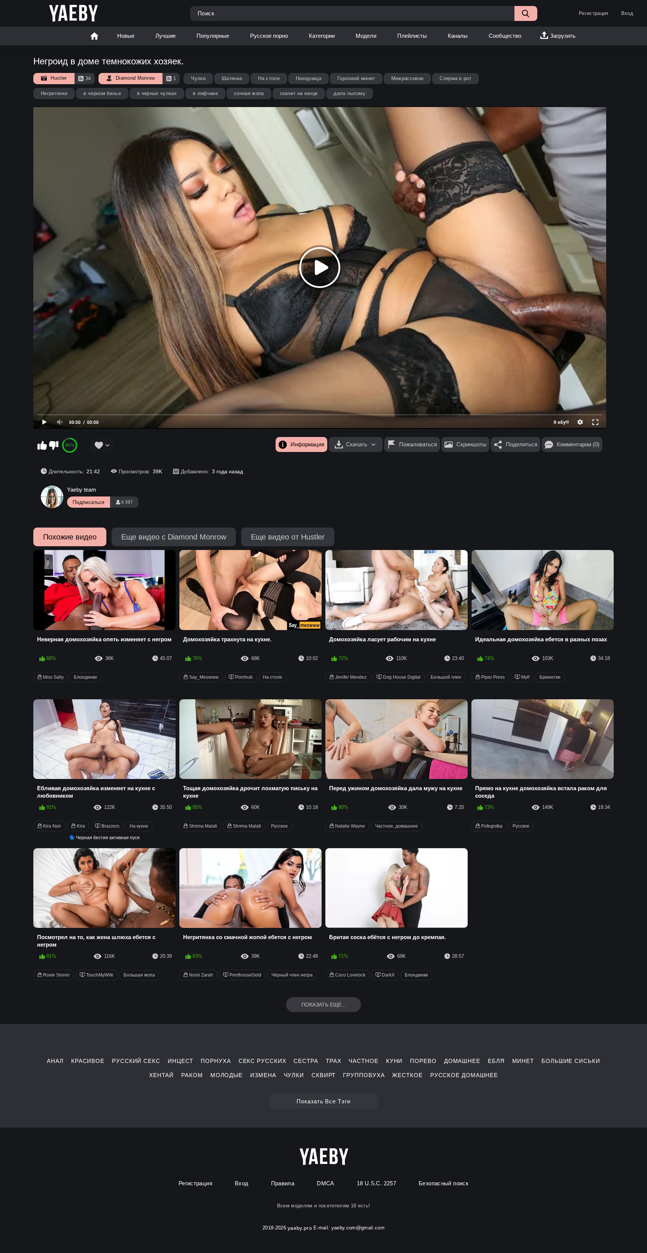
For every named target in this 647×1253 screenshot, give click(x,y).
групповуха (364, 1075)
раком (192, 1075)
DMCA (325, 1183)
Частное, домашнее (396, 826)
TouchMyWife (99, 975)
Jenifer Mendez (350, 677)
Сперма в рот (455, 78)
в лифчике (205, 93)
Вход (627, 13)
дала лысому (349, 93)
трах (333, 1061)
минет (523, 1061)
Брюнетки (550, 677)
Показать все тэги (323, 1101)
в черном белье (102, 93)
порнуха (216, 1061)
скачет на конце (299, 93)
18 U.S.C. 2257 (376, 1183)
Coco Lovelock (349, 975)
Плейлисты (412, 36)
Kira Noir (51, 826)
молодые (226, 1075)
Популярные (213, 36)
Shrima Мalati (246, 826)
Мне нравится (42, 445)
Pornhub (243, 677)
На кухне (139, 826)
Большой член (446, 677)
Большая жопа (139, 975)
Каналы (458, 36)
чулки (294, 1075)
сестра (306, 1061)
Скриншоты (471, 444)
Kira (80, 826)
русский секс (136, 1061)
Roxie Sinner (56, 975)
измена (263, 1075)
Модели (366, 36)
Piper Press (492, 677)
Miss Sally (53, 677)
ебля (496, 1061)
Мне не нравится (53, 445)
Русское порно (269, 36)
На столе (269, 78)
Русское (279, 826)
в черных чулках (157, 93)
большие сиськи (570, 1061)
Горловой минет (356, 78)
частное (363, 1061)
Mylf (524, 677)
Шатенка (232, 78)
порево (423, 1061)
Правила (283, 1183)
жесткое (407, 1075)
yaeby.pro (300, 1228)
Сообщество (505, 36)
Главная (94, 36)
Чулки (198, 78)
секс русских (262, 1061)
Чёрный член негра (292, 975)
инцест (180, 1061)
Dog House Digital (401, 677)
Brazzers (109, 826)
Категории (322, 36)
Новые (125, 36)
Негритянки (54, 93)
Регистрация (593, 13)
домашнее (462, 1061)
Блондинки (85, 677)
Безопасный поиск (443, 1183)
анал (55, 1061)
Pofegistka (491, 826)
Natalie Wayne (349, 826)
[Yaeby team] (52, 497)
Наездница (308, 78)
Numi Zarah (200, 975)
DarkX (388, 975)
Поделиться (521, 444)
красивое (87, 1061)
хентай (161, 1075)
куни (394, 1061)
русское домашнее (464, 1075)
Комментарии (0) (578, 444)
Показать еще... (323, 1005)
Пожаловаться (418, 444)
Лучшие (165, 36)
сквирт (323, 1075)
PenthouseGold (244, 975)
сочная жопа (249, 93)
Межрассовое (407, 78)
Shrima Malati (202, 826)
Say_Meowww (203, 677)
